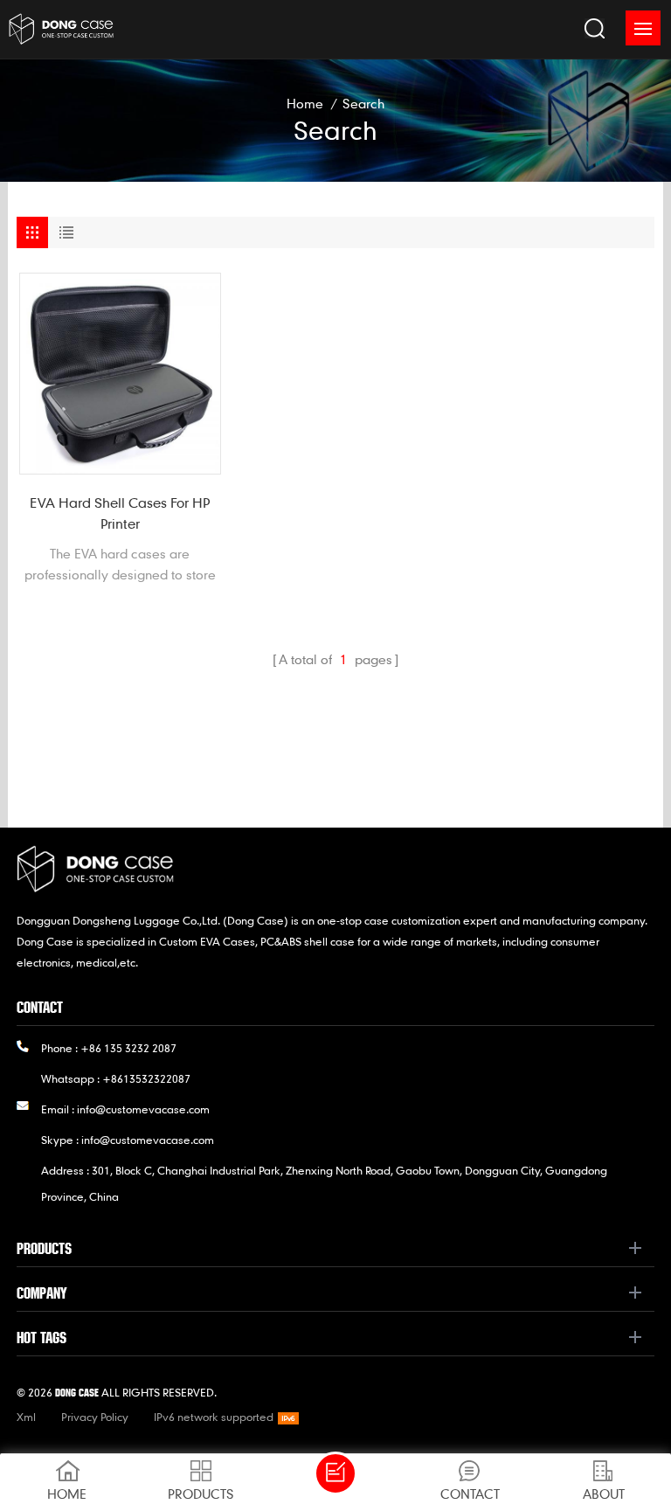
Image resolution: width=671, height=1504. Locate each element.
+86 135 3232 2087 (128, 1048)
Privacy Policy (94, 1417)
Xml (26, 1417)
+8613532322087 (146, 1078)
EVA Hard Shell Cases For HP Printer (120, 513)
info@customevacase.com (143, 1109)
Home (305, 103)
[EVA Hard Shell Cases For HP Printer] (120, 374)
